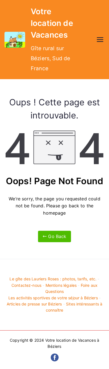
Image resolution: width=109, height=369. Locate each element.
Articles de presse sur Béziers (34, 304)
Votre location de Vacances (52, 23)
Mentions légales (61, 285)
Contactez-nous (26, 285)
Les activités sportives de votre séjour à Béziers (53, 297)
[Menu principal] (100, 39)
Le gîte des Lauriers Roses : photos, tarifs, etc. (53, 278)
